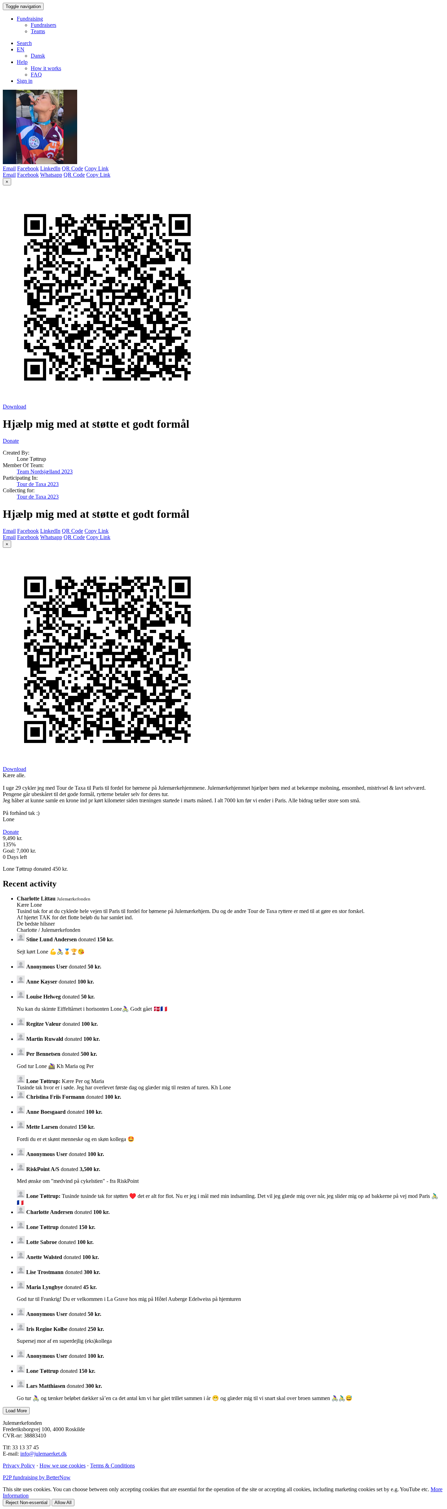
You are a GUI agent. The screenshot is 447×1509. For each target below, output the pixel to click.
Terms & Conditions (112, 1465)
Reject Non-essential (26, 1502)
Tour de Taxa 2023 (38, 484)
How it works (46, 68)
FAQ (36, 75)
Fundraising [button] (30, 19)
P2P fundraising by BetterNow (37, 1477)
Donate (11, 441)
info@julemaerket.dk (43, 1454)
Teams (38, 31)
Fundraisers (43, 25)
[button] (20, 49)
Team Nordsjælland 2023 (45, 471)
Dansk (38, 56)
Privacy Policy (19, 1465)
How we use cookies (62, 1465)
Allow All (63, 1502)
